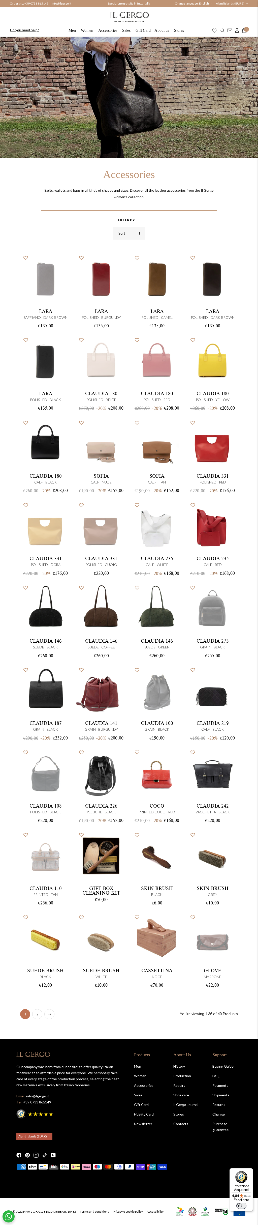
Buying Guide (223, 1066)
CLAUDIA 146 (45, 641)
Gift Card (143, 30)
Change (218, 1114)
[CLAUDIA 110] (45, 856)
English (204, 3)
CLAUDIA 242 (213, 806)
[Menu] (250, 1171)
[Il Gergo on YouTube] (53, 1155)
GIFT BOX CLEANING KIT (101, 890)
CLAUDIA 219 (213, 723)
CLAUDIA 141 (101, 723)
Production (182, 1076)
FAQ (215, 1076)
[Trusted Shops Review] (35, 1113)
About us (161, 30)
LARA (45, 311)
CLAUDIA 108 (45, 806)
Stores (179, 30)
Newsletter (143, 1124)
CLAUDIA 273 (213, 641)
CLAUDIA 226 (101, 806)
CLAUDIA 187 (45, 723)
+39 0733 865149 (36, 3)
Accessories (107, 30)
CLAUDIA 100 (157, 723)
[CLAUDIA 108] (45, 773)
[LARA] (45, 278)
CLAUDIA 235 (157, 558)
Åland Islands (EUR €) (230, 3)
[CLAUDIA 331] (45, 526)
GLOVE (212, 970)
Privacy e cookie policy (128, 1211)
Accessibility (155, 1211)
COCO (157, 806)
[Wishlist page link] (214, 30)
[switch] (241, 1206)
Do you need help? (24, 30)
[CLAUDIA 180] (101, 361)
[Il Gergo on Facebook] (18, 1155)
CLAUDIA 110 (45, 888)
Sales (126, 30)
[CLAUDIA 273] (212, 608)
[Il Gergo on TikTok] (44, 1155)
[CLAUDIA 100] (157, 690)
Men (72, 30)
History (179, 1066)
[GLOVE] (212, 938)
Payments (220, 1085)
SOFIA (101, 476)
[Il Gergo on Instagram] (36, 1155)
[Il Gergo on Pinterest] (27, 1155)
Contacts (180, 1124)
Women (87, 30)
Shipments (220, 1095)
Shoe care (181, 1095)
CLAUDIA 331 (213, 476)
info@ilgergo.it (61, 3)
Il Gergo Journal (185, 1104)
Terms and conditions (94, 1211)
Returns (218, 1104)
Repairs (179, 1085)
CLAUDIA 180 (101, 393)
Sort (121, 233)
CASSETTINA (156, 970)
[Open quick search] (222, 30)
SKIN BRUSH (157, 888)
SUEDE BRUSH (45, 970)
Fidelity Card (144, 1114)
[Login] (236, 30)
